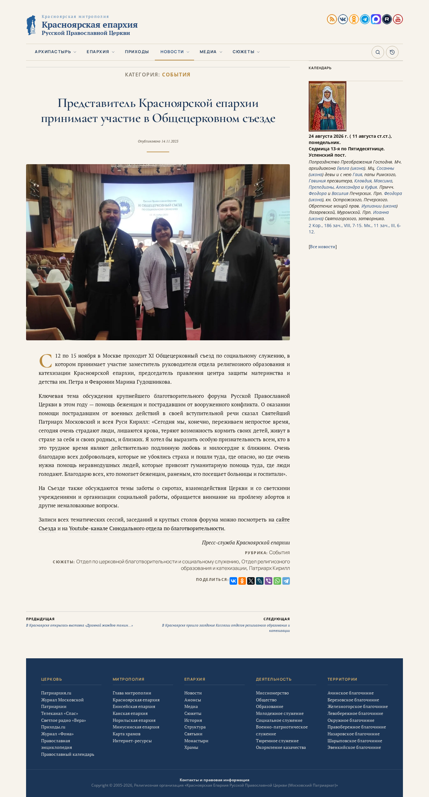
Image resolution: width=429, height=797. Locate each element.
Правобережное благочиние (357, 727)
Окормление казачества (281, 747)
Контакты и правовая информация (214, 780)
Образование (269, 706)
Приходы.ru (53, 727)
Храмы (191, 747)
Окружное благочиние (351, 720)
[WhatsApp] (277, 581)
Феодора (318, 193)
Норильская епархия (134, 720)
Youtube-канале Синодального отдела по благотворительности (146, 528)
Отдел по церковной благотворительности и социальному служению (157, 561)
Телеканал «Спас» (59, 713)
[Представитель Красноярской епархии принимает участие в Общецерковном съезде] (158, 252)
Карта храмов (126, 734)
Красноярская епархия (136, 700)
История (193, 720)
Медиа (208, 51)
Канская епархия (130, 713)
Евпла (343, 168)
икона (358, 168)
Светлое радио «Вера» (63, 720)
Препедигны (321, 187)
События (176, 74)
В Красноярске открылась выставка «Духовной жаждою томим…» (79, 622)
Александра (348, 187)
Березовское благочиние (353, 700)
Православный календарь (67, 754)
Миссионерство (272, 693)
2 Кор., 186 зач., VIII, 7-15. (336, 225)
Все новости (322, 246)
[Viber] (268, 581)
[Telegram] (286, 581)
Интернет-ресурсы (132, 741)
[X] (251, 581)
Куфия (371, 187)
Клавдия (363, 181)
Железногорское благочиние (358, 706)
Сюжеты (243, 51)
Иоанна (381, 212)
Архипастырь (53, 51)
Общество (266, 700)
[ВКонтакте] (233, 581)
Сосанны (385, 168)
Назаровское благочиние (354, 734)
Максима (383, 181)
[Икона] (327, 130)
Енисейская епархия (134, 706)
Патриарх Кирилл (269, 568)
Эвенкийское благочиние (354, 747)
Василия (340, 193)
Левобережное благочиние (355, 713)
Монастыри (196, 741)
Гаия (357, 174)
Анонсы (192, 700)
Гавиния (317, 181)
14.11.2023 (169, 141)
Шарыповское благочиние (355, 741)
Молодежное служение (280, 713)
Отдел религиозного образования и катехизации (235, 564)
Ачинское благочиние (351, 693)
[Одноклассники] (242, 581)
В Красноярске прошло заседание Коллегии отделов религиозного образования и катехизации (226, 624)
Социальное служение (279, 720)
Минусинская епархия (136, 727)
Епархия (98, 51)
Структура (195, 727)
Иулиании (371, 206)
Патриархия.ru (56, 693)
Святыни (193, 734)
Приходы (137, 51)
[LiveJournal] (259, 581)
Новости (172, 51)
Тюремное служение (277, 741)
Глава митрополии (132, 693)
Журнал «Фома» (57, 734)
